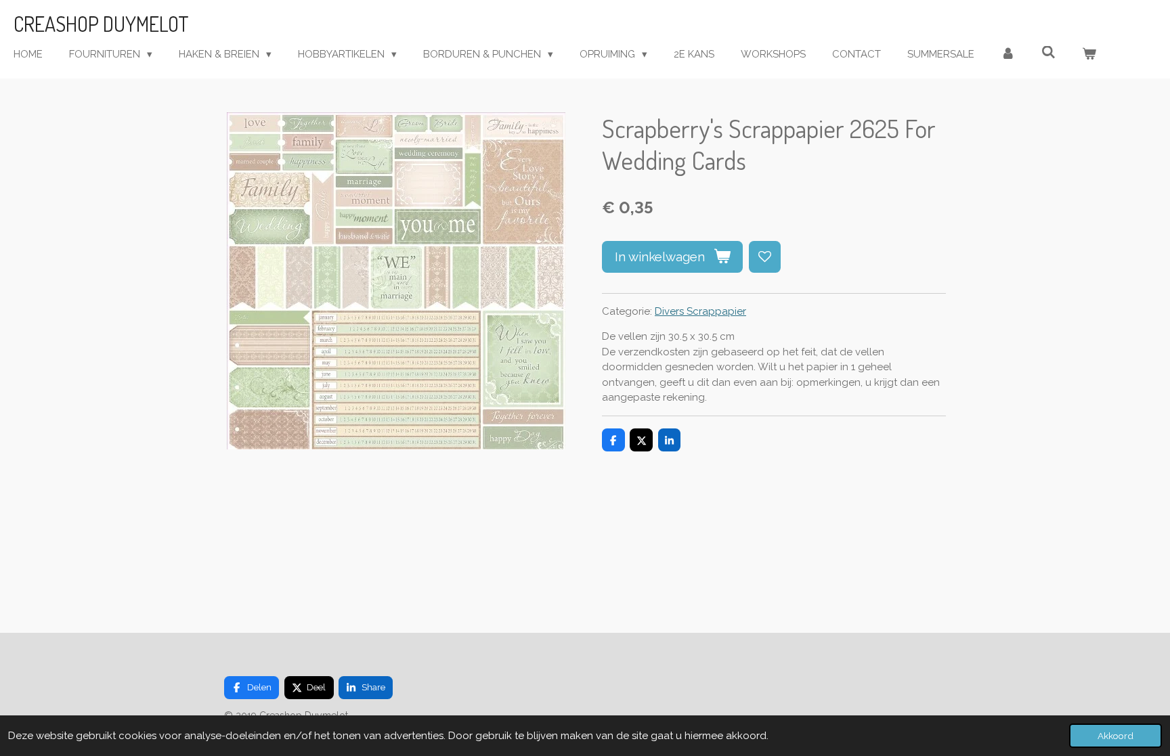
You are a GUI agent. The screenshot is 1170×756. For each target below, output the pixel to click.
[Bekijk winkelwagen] (1089, 54)
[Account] (1008, 54)
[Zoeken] (1048, 52)
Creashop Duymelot (101, 24)
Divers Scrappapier (700, 311)
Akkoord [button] (1115, 735)
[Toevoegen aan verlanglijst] (765, 257)
